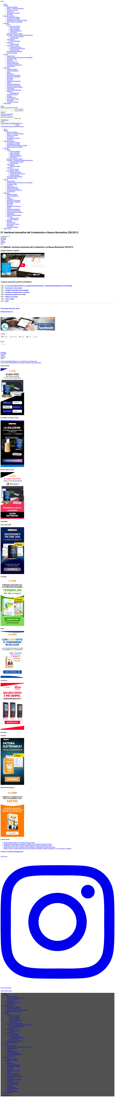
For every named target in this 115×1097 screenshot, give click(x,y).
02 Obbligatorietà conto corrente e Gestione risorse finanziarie (24, 362)
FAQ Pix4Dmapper (15, 41)
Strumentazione (11, 97)
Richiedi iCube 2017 (7, 311)
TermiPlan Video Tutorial (16, 36)
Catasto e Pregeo (15, 29)
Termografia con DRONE (13, 19)
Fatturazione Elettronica (13, 84)
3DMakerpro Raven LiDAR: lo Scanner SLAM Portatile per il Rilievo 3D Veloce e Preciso (28, 845)
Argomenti (6, 68)
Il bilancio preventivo (11, 296)
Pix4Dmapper (10, 39)
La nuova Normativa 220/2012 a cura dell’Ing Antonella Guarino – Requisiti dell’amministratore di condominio (38, 285)
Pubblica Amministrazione (14, 90)
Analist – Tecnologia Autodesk (15, 8)
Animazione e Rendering (13, 76)
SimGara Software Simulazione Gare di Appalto (19, 57)
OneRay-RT (10, 42)
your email (18, 118)
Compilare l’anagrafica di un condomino (17, 292)
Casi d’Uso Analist (15, 26)
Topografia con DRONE (13, 17)
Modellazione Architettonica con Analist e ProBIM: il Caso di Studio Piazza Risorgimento (28, 844)
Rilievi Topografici (15, 28)
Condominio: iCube (12, 53)
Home (5, 4)
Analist (9, 25)
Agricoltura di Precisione (13, 75)
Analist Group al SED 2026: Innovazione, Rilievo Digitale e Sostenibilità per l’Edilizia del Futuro (29, 847)
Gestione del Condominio (14, 85)
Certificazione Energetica (14, 81)
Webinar (6, 5)
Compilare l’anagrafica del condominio (17, 290)
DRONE (9, 82)
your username (19, 109)
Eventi (8, 72)
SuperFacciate (11, 56)
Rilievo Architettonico (16, 31)
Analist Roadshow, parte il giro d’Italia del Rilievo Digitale (19, 842)
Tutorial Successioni (15, 47)
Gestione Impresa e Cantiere (15, 33)
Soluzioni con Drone (12, 10)
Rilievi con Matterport (13, 71)
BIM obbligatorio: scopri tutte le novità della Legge (23, 361)
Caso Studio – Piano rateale (13, 288)
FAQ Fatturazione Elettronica (14, 51)
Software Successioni (13, 63)
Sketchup (9, 96)
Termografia (10, 100)
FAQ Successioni (14, 50)
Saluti (7, 301)
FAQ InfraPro (13, 32)
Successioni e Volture (13, 45)
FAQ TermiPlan (14, 38)
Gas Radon (10, 14)
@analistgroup (19, 851)
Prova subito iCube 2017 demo (10, 308)
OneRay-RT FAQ (14, 44)
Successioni (10, 11)
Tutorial (6, 54)
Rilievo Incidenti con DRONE (14, 22)
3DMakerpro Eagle (12, 69)
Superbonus (10, 74)
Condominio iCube (12, 59)
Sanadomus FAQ (14, 93)
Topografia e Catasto (12, 102)
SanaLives (10, 91)
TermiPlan (9, 60)
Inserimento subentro (12, 294)
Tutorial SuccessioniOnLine (17, 48)
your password (19, 110)
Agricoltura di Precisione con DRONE (17, 20)
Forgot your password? (7, 114)
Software (6, 23)
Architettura (10, 78)
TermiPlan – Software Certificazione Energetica (20, 35)
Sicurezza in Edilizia (12, 94)
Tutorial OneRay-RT (12, 62)
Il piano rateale (9, 299)
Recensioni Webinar (12, 7)
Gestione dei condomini (13, 13)
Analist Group (7, 103)
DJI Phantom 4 (11, 66)
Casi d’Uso (10, 79)
